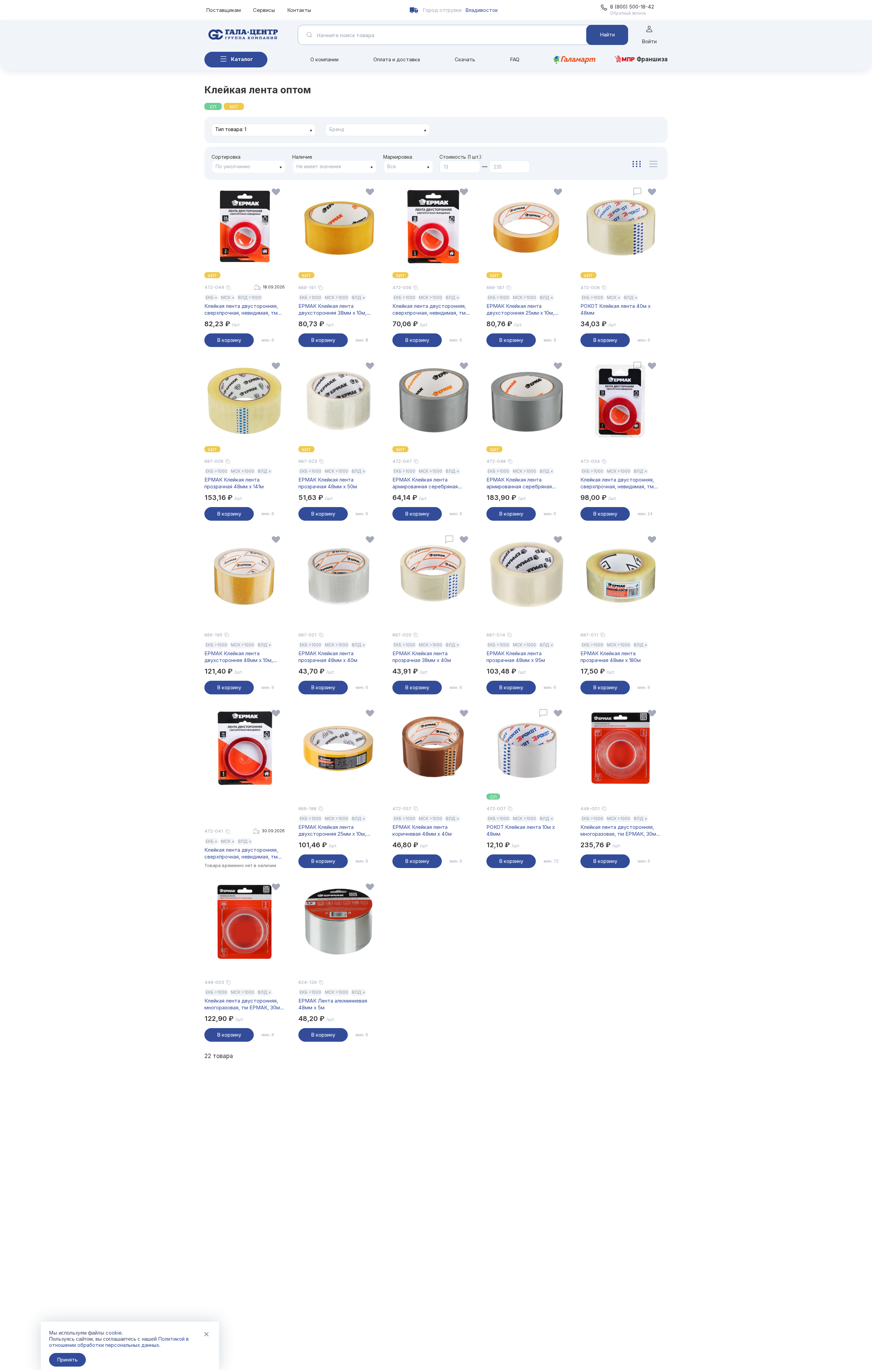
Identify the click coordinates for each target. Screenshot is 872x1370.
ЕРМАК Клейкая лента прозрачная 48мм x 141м (234, 483)
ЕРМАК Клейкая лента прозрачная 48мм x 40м (327, 656)
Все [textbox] (391, 166)
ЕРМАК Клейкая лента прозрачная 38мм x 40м (421, 656)
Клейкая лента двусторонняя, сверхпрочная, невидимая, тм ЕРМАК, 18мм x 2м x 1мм (429, 309)
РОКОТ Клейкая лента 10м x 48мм (520, 830)
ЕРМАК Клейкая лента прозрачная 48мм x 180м (610, 656)
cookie (114, 1332)
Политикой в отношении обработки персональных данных (119, 1342)
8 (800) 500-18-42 (632, 6)
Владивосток (481, 10)
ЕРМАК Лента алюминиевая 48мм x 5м (332, 1004)
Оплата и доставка (396, 59)
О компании (324, 59)
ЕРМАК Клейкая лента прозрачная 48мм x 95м (515, 656)
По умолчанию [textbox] (233, 166)
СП (213, 106)
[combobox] (263, 130)
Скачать (465, 59)
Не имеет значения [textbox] (318, 166)
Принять (67, 1359)
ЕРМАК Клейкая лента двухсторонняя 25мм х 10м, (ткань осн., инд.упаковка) (332, 830)
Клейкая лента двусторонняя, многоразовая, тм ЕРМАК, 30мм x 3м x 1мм (244, 1004)
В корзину (229, 340)
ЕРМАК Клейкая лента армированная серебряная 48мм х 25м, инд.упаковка (519, 483)
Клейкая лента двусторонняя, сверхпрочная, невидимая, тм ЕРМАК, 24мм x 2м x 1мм (241, 309)
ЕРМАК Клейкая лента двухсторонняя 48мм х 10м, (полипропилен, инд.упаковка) (241, 657)
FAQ (514, 59)
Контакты (299, 10)
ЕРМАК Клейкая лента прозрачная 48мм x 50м (327, 483)
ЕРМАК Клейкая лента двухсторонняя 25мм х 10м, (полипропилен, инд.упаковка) (523, 309)
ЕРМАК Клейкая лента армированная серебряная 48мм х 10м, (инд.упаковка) (426, 483)
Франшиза (652, 59)
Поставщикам (223, 10)
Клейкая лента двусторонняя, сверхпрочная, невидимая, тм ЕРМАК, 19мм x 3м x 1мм (241, 853)
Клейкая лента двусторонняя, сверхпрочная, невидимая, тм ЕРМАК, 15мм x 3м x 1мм (617, 483)
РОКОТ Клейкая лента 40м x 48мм (615, 309)
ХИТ (233, 106)
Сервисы (264, 10)
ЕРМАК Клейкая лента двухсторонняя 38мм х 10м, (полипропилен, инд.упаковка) (335, 309)
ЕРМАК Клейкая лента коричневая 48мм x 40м (422, 830)
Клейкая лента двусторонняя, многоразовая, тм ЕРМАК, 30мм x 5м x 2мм (620, 830)
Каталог (242, 59)
